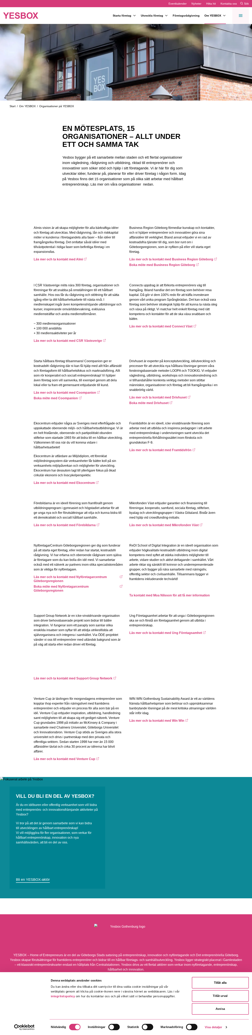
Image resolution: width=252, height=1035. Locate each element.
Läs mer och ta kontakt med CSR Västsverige (68, 340)
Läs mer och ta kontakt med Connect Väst (160, 326)
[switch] (114, 1027)
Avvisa (220, 1008)
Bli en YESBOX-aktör (33, 880)
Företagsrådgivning (186, 15)
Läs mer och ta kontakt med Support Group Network (73, 678)
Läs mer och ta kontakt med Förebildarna (65, 525)
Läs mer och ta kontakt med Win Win (156, 720)
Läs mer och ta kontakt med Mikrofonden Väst (164, 525)
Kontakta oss (229, 3)
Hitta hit (211, 3)
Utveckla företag (152, 15)
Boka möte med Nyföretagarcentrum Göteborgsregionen (61, 588)
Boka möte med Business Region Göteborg (162, 265)
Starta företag (122, 15)
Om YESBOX (212, 15)
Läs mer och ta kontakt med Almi (59, 259)
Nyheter (196, 3)
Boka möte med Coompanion (59, 398)
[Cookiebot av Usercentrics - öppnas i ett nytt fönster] (24, 1027)
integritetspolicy (63, 996)
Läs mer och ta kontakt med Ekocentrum (64, 482)
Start (13, 106)
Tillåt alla (220, 982)
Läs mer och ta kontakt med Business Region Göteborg (171, 259)
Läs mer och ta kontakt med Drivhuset (158, 397)
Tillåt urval (220, 995)
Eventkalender (178, 3)
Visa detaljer (213, 1027)
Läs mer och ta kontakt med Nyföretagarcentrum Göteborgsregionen (70, 579)
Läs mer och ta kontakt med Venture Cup (64, 759)
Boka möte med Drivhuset (155, 403)
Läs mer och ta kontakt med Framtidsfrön (160, 450)
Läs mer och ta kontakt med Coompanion (65, 392)
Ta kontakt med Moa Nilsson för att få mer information (169, 595)
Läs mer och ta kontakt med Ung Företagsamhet (165, 633)
